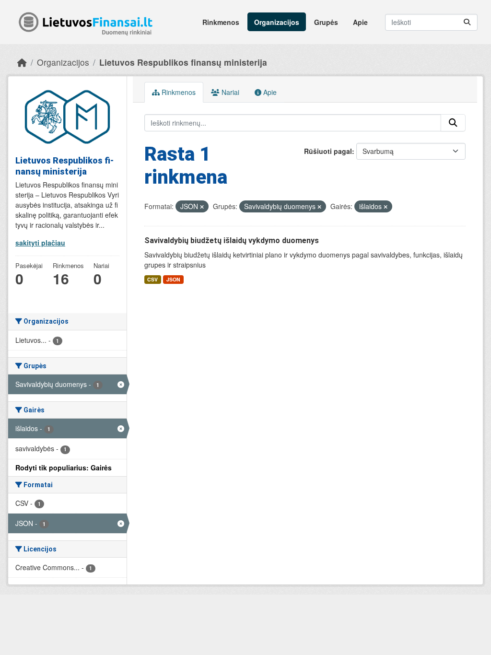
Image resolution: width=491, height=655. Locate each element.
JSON (173, 279)
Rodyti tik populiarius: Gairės (63, 467)
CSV (152, 279)
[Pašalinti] (202, 207)
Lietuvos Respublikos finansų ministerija (183, 62)
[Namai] (22, 62)
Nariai (229, 92)
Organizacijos (276, 22)
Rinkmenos (220, 22)
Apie (360, 22)
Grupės (326, 22)
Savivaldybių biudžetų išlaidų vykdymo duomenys (231, 240)
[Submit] (467, 22)
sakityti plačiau (40, 242)
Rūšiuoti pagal (328, 151)
